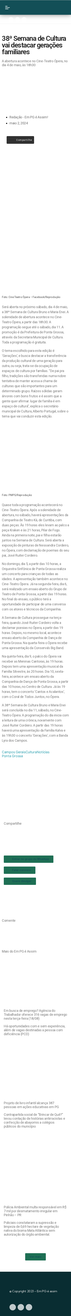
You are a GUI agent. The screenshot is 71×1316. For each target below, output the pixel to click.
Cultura (31, 752)
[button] (5, 831)
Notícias (43, 752)
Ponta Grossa (12, 756)
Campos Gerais (14, 752)
